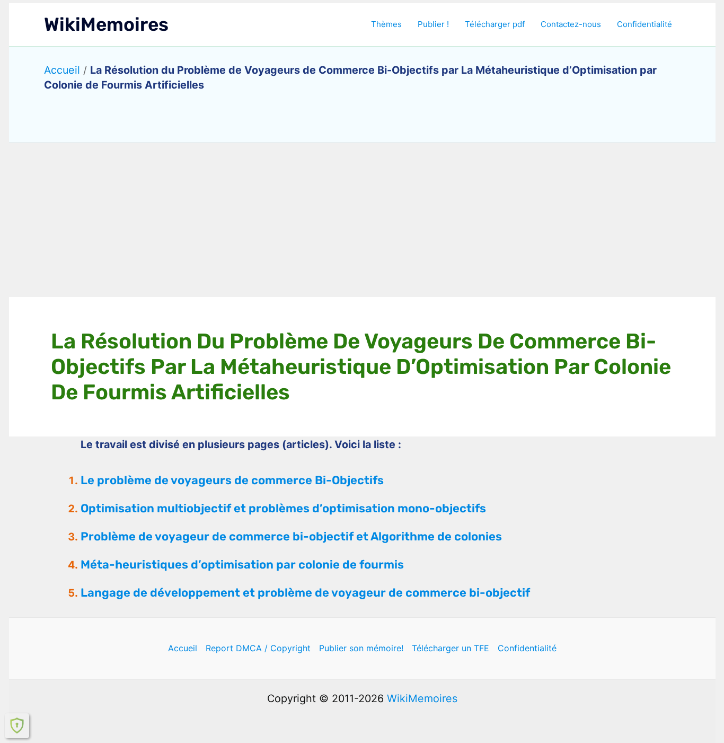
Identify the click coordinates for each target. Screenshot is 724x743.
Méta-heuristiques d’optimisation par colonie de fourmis (242, 564)
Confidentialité (644, 24)
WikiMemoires (106, 24)
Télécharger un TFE (450, 648)
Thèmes (386, 24)
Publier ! (433, 24)
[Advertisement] (362, 220)
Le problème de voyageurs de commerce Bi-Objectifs (232, 480)
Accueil (62, 70)
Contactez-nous (571, 24)
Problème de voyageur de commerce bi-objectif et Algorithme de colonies (291, 536)
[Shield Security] (16, 725)
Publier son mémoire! (361, 648)
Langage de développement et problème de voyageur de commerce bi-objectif (305, 592)
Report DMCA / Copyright (258, 648)
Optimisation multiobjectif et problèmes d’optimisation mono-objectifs (283, 508)
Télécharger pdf (495, 24)
